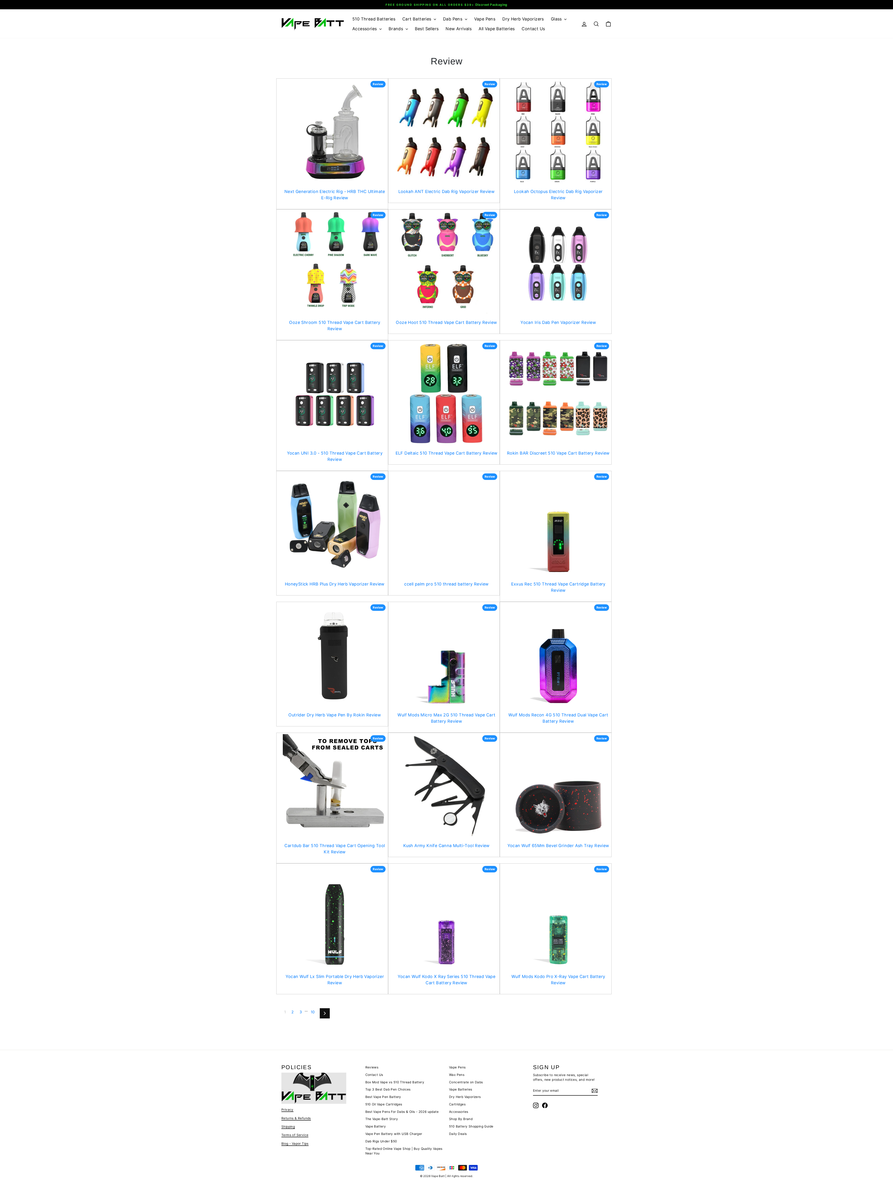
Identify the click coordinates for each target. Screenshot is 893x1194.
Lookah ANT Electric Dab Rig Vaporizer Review (446, 191)
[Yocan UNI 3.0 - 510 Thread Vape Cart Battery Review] (335, 394)
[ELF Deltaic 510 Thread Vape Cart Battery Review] (447, 394)
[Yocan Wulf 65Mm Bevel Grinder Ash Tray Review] (558, 786)
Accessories (365, 28)
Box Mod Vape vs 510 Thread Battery (394, 1082)
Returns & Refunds (296, 1118)
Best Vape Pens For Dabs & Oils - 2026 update (402, 1112)
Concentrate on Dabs (466, 1082)
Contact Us (533, 28)
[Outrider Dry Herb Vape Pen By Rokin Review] (335, 655)
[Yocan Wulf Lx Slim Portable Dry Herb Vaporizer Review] (335, 917)
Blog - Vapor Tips (295, 1143)
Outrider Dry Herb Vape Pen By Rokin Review (334, 714)
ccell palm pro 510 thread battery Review (446, 584)
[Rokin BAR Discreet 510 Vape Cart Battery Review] (558, 394)
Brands (396, 28)
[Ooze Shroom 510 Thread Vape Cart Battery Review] (335, 263)
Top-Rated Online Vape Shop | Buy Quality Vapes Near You (404, 1151)
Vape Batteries (460, 1089)
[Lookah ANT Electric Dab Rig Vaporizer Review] (447, 132)
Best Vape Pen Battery (383, 1097)
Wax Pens (456, 1075)
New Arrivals (459, 28)
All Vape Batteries (497, 28)
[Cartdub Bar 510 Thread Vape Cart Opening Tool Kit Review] (335, 786)
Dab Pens (453, 19)
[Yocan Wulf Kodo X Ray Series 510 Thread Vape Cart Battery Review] (447, 917)
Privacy (287, 1109)
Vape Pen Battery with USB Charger (393, 1134)
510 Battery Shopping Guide (471, 1126)
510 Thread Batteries (373, 19)
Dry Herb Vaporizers (523, 19)
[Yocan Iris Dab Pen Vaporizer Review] (558, 263)
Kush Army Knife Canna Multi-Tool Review (446, 845)
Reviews (372, 1067)
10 (313, 1012)
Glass (557, 19)
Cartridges (457, 1104)
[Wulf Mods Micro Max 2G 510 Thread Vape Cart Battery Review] (447, 655)
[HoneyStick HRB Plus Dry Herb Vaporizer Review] (335, 524)
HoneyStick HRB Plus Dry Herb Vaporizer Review (335, 584)
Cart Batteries (417, 19)
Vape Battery (375, 1126)
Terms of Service (294, 1135)
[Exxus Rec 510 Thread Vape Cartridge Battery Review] (558, 524)
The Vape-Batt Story (381, 1119)
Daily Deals (458, 1134)
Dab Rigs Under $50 (381, 1141)
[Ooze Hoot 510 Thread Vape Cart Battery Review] (447, 263)
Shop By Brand (461, 1119)
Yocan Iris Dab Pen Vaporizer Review (558, 322)
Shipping (288, 1126)
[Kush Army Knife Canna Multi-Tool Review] (447, 786)
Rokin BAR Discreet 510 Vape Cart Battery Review (558, 453)
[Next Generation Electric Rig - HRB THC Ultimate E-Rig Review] (335, 132)
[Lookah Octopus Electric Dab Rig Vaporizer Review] (558, 132)
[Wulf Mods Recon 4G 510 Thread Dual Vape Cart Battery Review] (558, 655)
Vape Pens (485, 19)
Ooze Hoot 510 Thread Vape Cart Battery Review (446, 322)
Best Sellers (427, 28)
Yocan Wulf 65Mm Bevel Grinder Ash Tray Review (558, 845)
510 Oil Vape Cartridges (383, 1104)
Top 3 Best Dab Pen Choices (388, 1089)
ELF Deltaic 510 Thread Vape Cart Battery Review (447, 453)
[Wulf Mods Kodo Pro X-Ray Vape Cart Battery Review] (558, 917)
